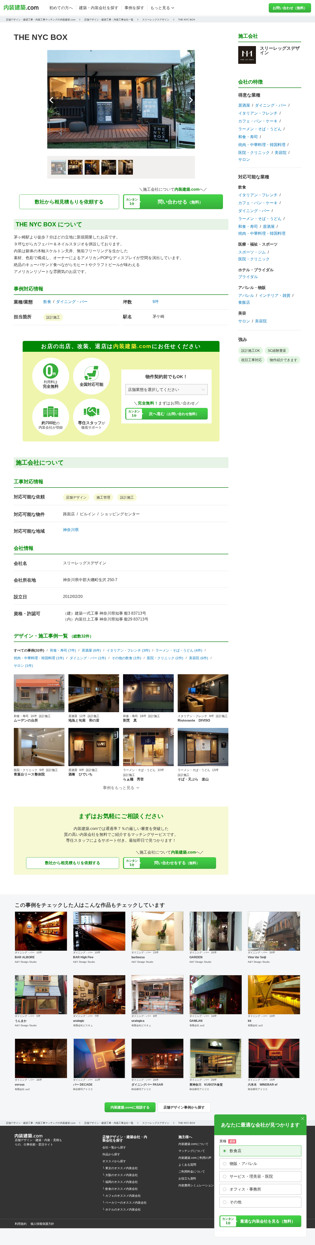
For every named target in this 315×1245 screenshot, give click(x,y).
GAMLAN (196, 1021)
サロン (244, 160)
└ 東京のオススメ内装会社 (120, 1168)
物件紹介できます (283, 360)
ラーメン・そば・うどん (260, 129)
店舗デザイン (76, 497)
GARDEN (196, 957)
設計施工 (53, 317)
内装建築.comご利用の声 (194, 1158)
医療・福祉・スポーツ (258, 244)
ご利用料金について (191, 1171)
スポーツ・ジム (252, 252)
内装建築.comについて (193, 1144)
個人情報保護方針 (42, 1224)
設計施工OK (250, 351)
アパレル (246, 296)
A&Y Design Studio (26, 961)
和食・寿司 (248, 137)
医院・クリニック (254, 153)
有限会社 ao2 (197, 1025)
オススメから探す (114, 1161)
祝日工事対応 (251, 360)
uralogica (137, 1021)
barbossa (138, 957)
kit (249, 1021)
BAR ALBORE (25, 957)
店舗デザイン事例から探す (184, 1107)
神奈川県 (71, 530)
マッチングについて (191, 1151)
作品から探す (111, 1154)
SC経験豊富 (277, 351)
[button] (191, 100)
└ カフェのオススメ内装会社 (121, 1195)
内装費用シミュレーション (196, 1185)
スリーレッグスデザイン (84, 563)
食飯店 (244, 302)
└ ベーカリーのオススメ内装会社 (124, 1202)
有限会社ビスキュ (83, 1025)
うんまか (21, 1021)
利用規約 (21, 1224)
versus (20, 1084)
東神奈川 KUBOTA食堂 (206, 1084)
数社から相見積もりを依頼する (69, 201)
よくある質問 (187, 1164)
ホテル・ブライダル (256, 270)
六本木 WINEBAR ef (262, 1084)
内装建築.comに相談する (130, 1107)
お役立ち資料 (187, 1178)
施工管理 (103, 497)
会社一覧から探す (114, 1147)
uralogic (78, 1021)
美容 (242, 313)
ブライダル (248, 277)
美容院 (280, 153)
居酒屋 (244, 105)
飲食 (47, 302)
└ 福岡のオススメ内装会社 (120, 1182)
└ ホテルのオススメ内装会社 (121, 1209)
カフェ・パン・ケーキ (258, 121)
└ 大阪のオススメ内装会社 (120, 1175)
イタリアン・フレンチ (258, 113)
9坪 (156, 302)
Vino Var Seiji (257, 957)
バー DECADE (83, 1084)
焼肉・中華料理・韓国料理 (261, 145)
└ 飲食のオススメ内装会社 (120, 1189)
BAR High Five (83, 957)
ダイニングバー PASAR (147, 1084)
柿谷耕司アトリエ (83, 1089)
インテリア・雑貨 (274, 296)
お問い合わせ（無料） (290, 8)
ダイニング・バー (72, 302)
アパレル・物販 (252, 288)
